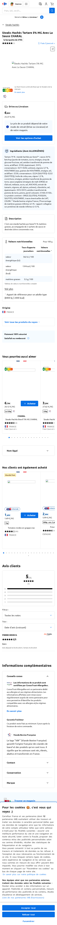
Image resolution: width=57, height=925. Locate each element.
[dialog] (28, 863)
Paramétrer (28, 921)
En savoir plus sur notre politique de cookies (24, 874)
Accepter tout (28, 908)
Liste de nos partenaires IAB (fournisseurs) (23, 897)
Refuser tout (28, 914)
